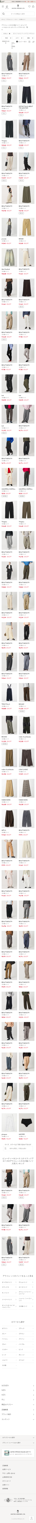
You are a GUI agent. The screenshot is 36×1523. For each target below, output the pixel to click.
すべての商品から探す (18, 14)
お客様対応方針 (7, 1477)
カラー (17, 38)
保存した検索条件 (13, 45)
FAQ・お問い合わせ (8, 1473)
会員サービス (6, 1469)
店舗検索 (5, 1465)
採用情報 (5, 1489)
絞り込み (31, 1519)
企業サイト (5, 1485)
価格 (28, 38)
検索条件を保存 (5, 42)
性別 (6, 38)
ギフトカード (6, 1481)
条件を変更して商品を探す (18, 1148)
